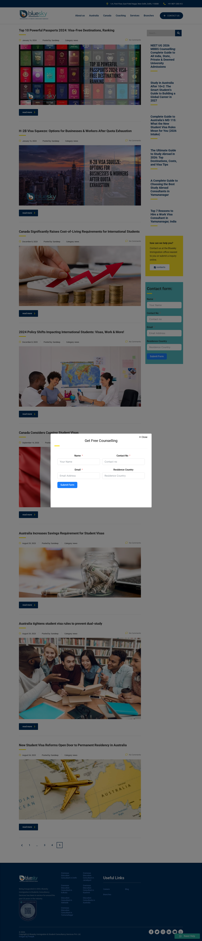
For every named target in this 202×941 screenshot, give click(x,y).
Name (77, 455)
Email (78, 469)
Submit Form (67, 484)
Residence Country (123, 469)
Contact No (122, 455)
